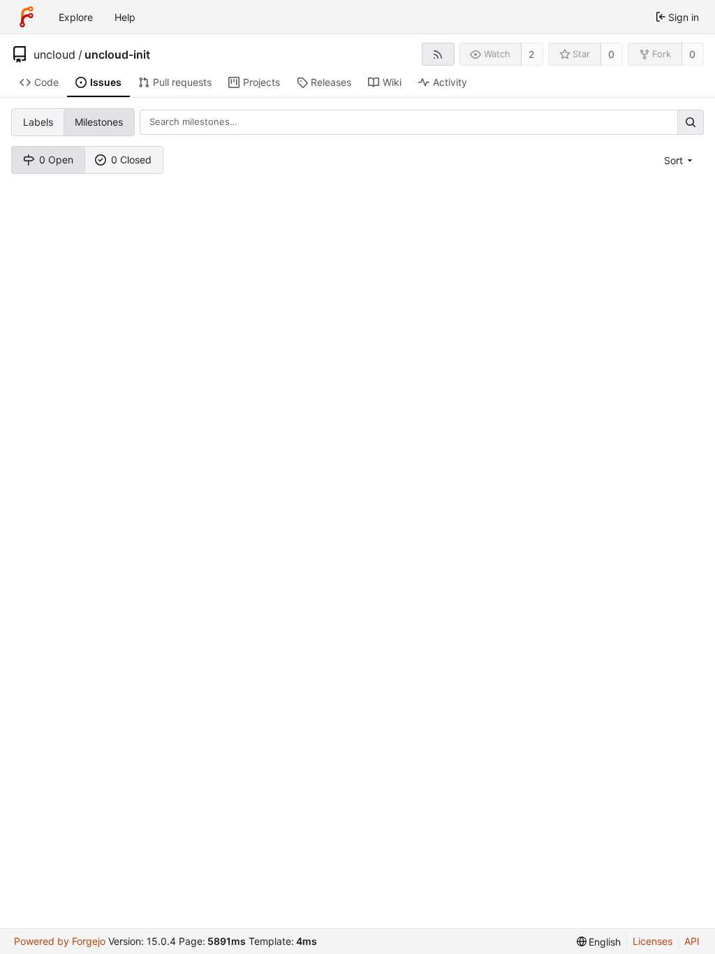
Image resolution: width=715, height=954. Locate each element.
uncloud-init (117, 54)
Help (125, 17)
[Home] (26, 16)
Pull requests (182, 82)
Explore (76, 17)
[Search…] (690, 122)
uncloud (54, 54)
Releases (331, 82)
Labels (38, 122)
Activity (450, 82)
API (692, 941)
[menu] (680, 160)
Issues (105, 82)
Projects (261, 82)
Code (46, 82)
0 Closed (131, 160)
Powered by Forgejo (59, 941)
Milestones (99, 122)
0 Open (56, 160)
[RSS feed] (438, 54)
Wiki (392, 82)
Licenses (652, 941)
